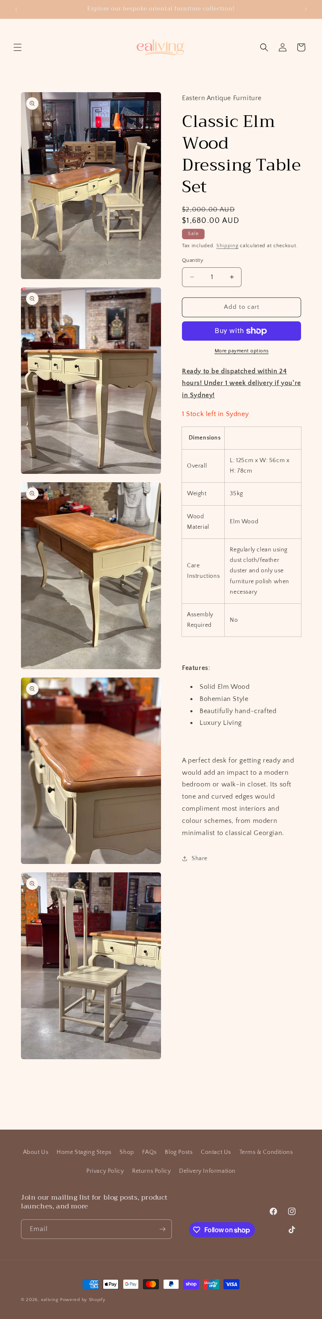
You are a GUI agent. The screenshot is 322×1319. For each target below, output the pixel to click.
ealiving (50, 1299)
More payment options (242, 351)
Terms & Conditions (266, 1152)
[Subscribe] (162, 1229)
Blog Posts (178, 1152)
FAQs (149, 1152)
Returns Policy (151, 1171)
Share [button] (200, 858)
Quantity (192, 260)
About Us (36, 1152)
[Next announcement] (305, 9)
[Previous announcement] (16, 9)
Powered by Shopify (83, 1299)
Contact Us (216, 1152)
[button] (17, 47)
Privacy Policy (105, 1171)
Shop (126, 1152)
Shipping (227, 245)
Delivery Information (207, 1171)
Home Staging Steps (84, 1152)
